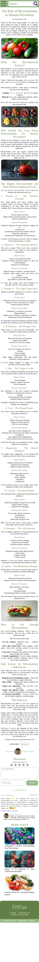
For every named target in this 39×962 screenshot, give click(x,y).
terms (32, 921)
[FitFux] (19, 907)
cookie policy (23, 921)
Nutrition (24, 744)
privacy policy (10, 921)
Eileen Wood (24, 915)
